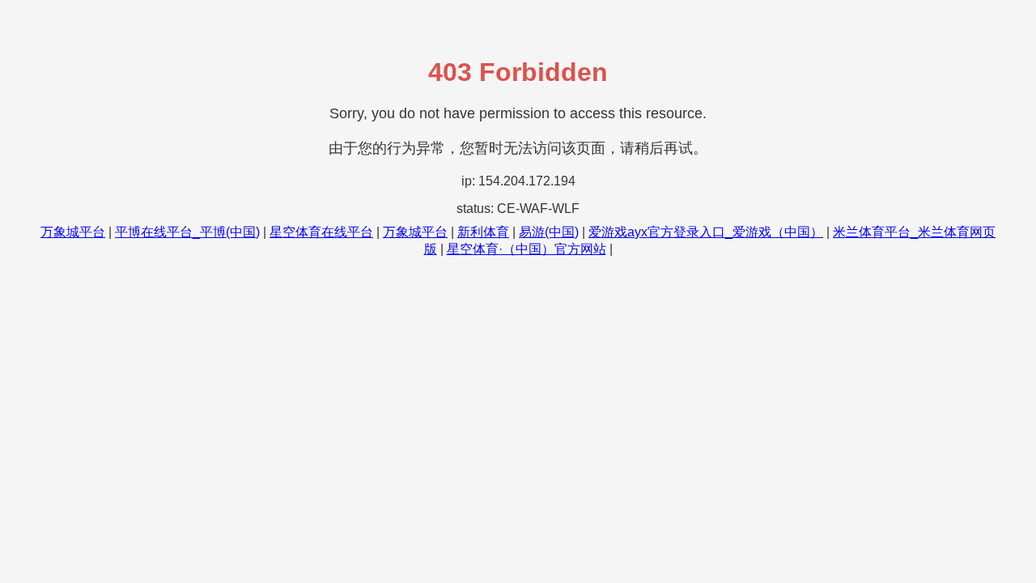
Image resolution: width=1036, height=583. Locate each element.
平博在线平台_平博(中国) (187, 232)
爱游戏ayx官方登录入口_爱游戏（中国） (705, 232)
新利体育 (483, 232)
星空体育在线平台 (321, 232)
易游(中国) (549, 232)
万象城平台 (72, 232)
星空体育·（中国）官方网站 (526, 249)
